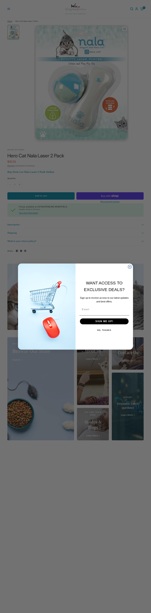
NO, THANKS (104, 330)
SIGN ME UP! (104, 321)
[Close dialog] (130, 267)
